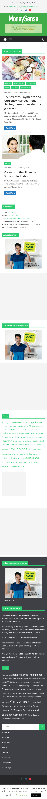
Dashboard (6, 762)
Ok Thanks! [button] (36, 795)
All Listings (6, 767)
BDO (31, 426)
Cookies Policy (8, 600)
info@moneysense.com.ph (18, 218)
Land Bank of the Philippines (12, 444)
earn (31, 433)
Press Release (25, 88)
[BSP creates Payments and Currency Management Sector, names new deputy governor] (23, 68)
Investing (7, 440)
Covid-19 (6, 433)
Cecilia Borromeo (26, 430)
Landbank (40, 441)
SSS (9, 466)
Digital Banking (19, 83)
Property (22, 454)
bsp (12, 429)
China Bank (36, 430)
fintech (17, 437)
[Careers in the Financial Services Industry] (23, 147)
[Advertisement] (23, 296)
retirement (6, 458)
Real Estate (33, 454)
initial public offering (27, 437)
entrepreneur (38, 433)
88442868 (12, 212)
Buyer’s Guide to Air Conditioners (23, 638)
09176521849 (14, 215)
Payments (15, 88)
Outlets (5, 752)
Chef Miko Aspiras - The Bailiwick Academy (19, 615)
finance (12, 437)
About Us (6, 732)
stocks (14, 466)
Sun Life (20, 466)
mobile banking (28, 444)
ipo (34, 441)
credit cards (14, 433)
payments (5, 450)
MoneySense (25, 92)
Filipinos (6, 437)
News (7, 88)
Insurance (38, 437)
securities (19, 458)
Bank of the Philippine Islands (18, 426)
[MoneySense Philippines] (5, 39)
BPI (8, 430)
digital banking (24, 433)
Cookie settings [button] (22, 795)
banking (5, 426)
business (17, 430)
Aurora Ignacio (7, 423)
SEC (13, 457)
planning (14, 454)
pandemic (37, 444)
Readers (5, 747)
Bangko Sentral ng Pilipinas (27, 422)
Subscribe (6, 757)
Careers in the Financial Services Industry (20, 174)
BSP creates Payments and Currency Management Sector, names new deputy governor (22, 102)
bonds (4, 430)
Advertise (6, 742)
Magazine (6, 737)
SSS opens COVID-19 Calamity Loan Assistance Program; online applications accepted (21, 646)
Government (31, 83)
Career (7, 163)
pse (27, 454)
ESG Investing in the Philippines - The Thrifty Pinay (23, 626)
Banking (8, 83)
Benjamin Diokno (39, 426)
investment (17, 441)
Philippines (18, 449)
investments (28, 441)
